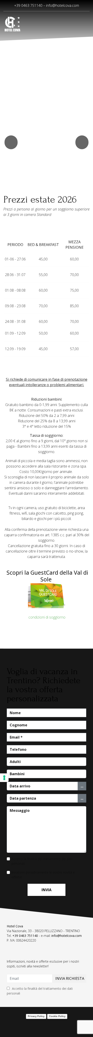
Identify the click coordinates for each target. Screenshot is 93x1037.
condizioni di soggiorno (46, 617)
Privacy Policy (36, 1016)
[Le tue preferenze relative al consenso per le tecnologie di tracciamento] (4, 777)
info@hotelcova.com (62, 5)
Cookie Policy (57, 1016)
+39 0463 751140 (25, 935)
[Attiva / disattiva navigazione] (10, 956)
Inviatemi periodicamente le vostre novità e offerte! (43, 874)
